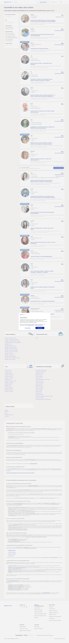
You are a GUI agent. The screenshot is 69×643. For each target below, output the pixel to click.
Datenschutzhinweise (39, 325)
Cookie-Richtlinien (30, 325)
